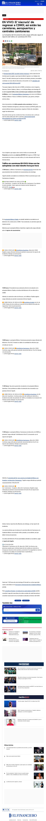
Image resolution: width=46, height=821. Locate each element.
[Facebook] (39, 1)
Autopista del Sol (28, 169)
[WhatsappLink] (22, 620)
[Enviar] (38, 610)
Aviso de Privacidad (33, 820)
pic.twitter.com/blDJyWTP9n (18, 118)
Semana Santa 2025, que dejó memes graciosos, (16, 73)
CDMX (4, 15)
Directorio (19, 820)
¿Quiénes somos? (12, 820)
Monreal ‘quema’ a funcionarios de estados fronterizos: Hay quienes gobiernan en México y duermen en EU (14, 641)
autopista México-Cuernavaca (21, 94)
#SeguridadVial (6, 118)
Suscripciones (25, 820)
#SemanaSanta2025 (29, 116)
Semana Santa (17, 600)
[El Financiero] (11, 3)
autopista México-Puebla (11, 219)
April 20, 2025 (17, 120)
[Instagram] (41, 1)
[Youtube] (42, 1)
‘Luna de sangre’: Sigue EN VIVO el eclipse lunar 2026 (29, 701)
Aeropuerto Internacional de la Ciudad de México (28, 584)
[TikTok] (44, 1)
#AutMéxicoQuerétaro (22, 250)
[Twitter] (40, 1)
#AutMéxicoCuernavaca (22, 348)
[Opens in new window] (10, 670)
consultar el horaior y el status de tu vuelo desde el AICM (20, 591)
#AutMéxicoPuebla (29, 302)
